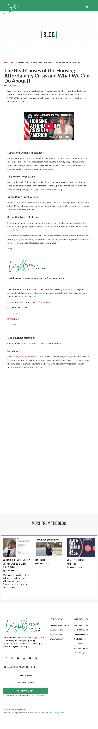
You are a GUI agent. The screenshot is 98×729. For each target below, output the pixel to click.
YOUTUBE (11, 324)
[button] (87, 6)
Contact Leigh (79, 653)
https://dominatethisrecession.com (26, 367)
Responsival (21, 710)
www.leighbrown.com (41, 302)
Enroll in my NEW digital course (22, 356)
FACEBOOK (12, 313)
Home (6, 62)
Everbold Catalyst (81, 630)
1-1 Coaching (79, 644)
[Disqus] (49, 403)
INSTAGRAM (13, 319)
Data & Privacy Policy (38, 696)
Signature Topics (56, 634)
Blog (13, 62)
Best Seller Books (81, 625)
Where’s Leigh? (56, 639)
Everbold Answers (81, 634)
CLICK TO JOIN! (25, 691)
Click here (50, 239)
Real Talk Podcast (81, 648)
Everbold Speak (80, 639)
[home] (14, 6)
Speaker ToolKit (56, 630)
